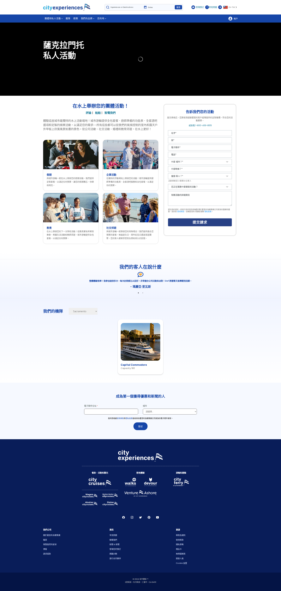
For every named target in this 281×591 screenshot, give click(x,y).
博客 (45, 549)
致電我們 (110, 113)
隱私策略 (180, 544)
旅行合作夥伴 (115, 558)
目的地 (100, 18)
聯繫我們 (113, 539)
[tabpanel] (140, 284)
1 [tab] (138, 292)
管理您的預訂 (115, 549)
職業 (45, 539)
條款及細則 (180, 535)
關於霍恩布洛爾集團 (51, 535)
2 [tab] (142, 292)
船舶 (98, 113)
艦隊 (68, 18)
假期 (75, 18)
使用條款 (180, 211)
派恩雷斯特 (149, 517)
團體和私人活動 (53, 18)
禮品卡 (179, 549)
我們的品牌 (86, 18)
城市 (145, 405)
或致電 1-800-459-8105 (200, 125)
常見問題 (213, 7)
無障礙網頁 (180, 553)
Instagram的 (132, 517)
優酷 (157, 517)
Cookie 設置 (181, 563)
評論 (88, 113)
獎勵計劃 (113, 553)
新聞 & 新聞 (114, 544)
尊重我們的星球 (49, 544)
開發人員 (180, 558)
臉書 (123, 517)
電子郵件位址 (90, 405)
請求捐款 (47, 553)
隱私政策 (207, 211)
